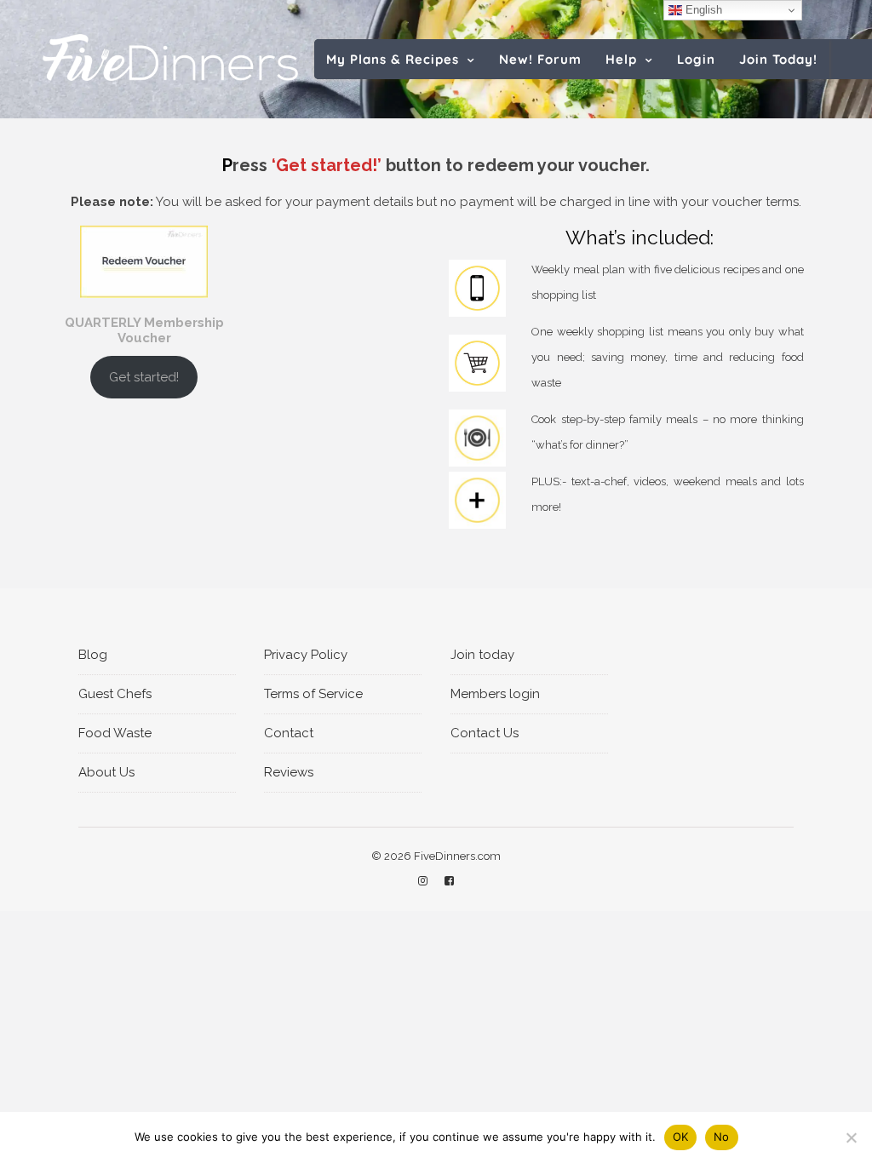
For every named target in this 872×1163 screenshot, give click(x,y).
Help (621, 59)
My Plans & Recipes (392, 59)
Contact (288, 733)
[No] (850, 1137)
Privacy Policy (305, 654)
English (702, 9)
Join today (482, 654)
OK (681, 1136)
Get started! (144, 377)
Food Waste (115, 733)
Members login (495, 694)
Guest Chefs (115, 694)
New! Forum (540, 59)
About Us (106, 772)
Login (696, 59)
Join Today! (778, 59)
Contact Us (484, 733)
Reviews (288, 772)
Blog (92, 654)
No (722, 1136)
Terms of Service (313, 694)
